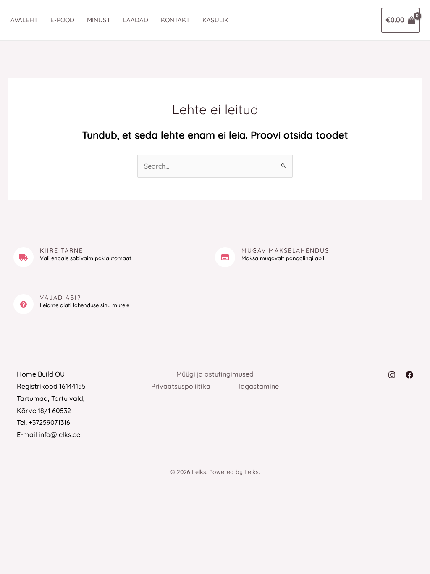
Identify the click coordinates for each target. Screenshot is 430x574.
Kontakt (175, 20)
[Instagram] (392, 375)
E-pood (62, 20)
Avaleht (24, 20)
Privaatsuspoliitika (180, 386)
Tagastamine (258, 386)
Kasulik (215, 20)
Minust (98, 20)
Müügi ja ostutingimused (215, 374)
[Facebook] (409, 375)
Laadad (135, 20)
